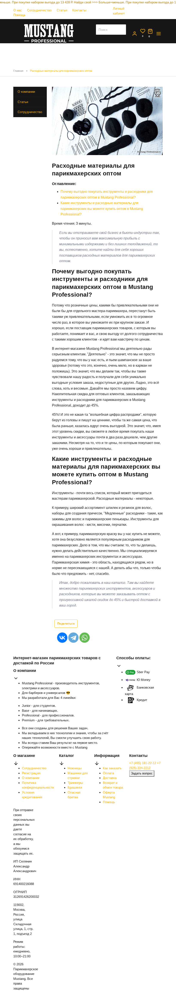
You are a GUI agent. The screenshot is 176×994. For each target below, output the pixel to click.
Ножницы (75, 768)
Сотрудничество (39, 10)
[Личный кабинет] (121, 17)
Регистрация (31, 773)
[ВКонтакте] (62, 637)
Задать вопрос (142, 773)
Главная (18, 70)
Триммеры (75, 783)
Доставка (110, 778)
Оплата (108, 773)
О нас (17, 10)
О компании (26, 91)
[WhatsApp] (84, 637)
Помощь (19, 15)
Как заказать (112, 768)
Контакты (79, 10)
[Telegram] (73, 637)
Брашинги (75, 787)
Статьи (62, 10)
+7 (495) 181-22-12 (143, 763)
